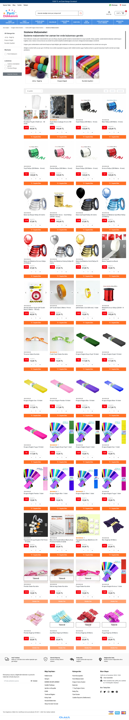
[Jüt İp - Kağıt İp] (36, 67)
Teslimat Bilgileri (50, 694)
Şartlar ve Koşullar (50, 688)
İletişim (26, 5)
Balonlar (75, 685)
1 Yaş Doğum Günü (78, 688)
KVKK (46, 691)
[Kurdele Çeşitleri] (87, 67)
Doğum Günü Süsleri (78, 682)
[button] (120, 13)
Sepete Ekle (37, 137)
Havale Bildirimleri (50, 700)
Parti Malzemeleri (78, 679)
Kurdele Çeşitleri (10, 43)
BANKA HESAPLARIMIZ (52, 682)
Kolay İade (48, 697)
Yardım (19, 5)
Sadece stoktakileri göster (13, 65)
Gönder (35, 681)
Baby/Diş (75, 691)
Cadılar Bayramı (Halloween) (81, 697)
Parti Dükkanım (12, 54)
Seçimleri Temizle (12, 74)
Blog (14, 5)
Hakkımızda (48, 676)
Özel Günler (76, 694)
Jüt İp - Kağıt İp (9, 37)
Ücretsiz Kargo (12, 68)
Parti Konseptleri (77, 676)
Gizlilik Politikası (50, 685)
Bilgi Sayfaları (50, 671)
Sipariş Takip (7, 5)
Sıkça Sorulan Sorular (51, 704)
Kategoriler (76, 671)
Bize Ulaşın (104, 671)
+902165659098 (107, 678)
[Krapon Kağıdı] (62, 67)
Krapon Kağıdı (9, 40)
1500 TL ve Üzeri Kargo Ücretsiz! (64, 1)
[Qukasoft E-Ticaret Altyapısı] (64, 718)
